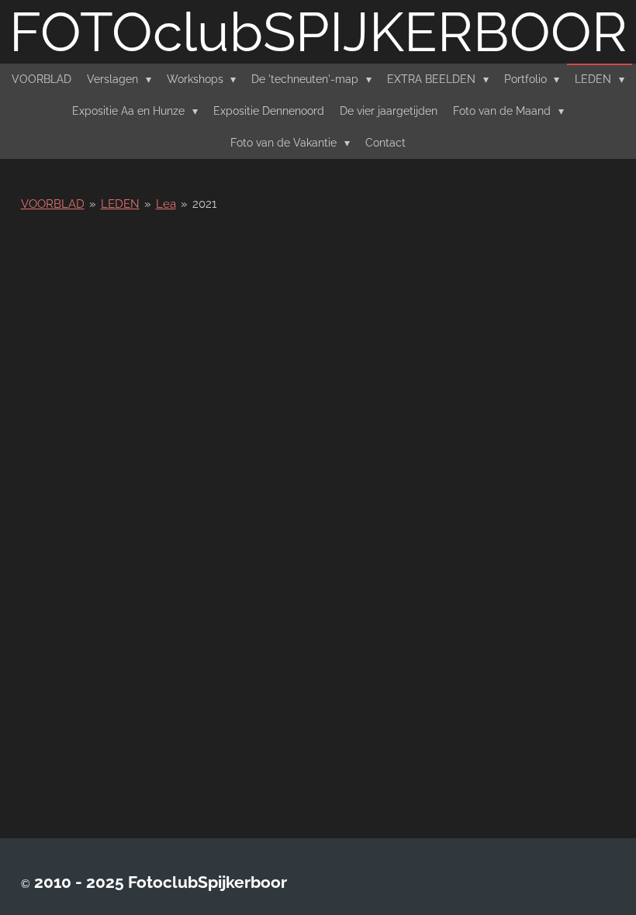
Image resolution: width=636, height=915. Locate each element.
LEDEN (120, 204)
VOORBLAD (53, 204)
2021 (204, 204)
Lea (166, 204)
